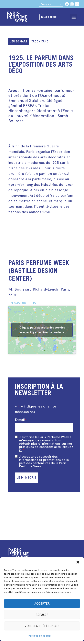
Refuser (42, 615)
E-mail (21, 419)
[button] (78, 562)
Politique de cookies (40, 635)
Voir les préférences (42, 626)
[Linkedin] (77, 4)
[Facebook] (67, 4)
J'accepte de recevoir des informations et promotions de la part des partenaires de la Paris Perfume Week (44, 461)
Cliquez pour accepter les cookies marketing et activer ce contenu (42, 330)
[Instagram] (72, 4)
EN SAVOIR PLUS (22, 303)
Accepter (42, 603)
